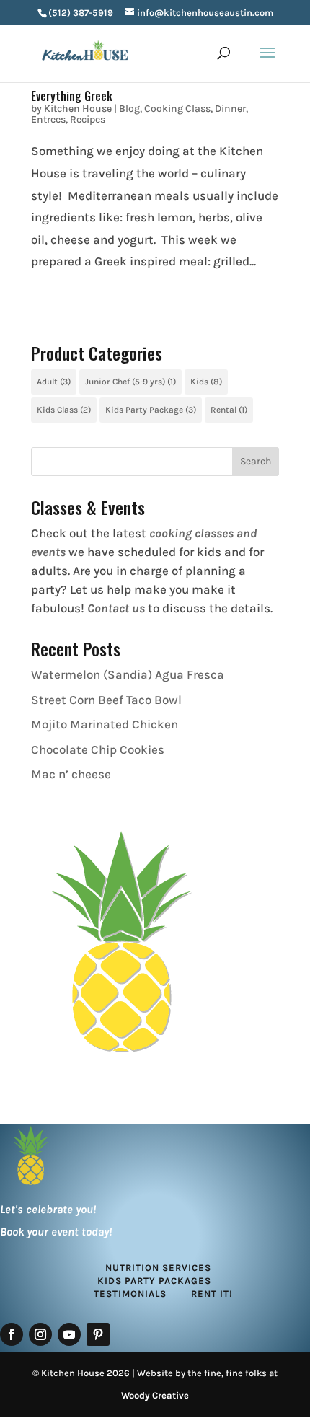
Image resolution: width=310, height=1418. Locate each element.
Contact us (116, 608)
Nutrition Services (158, 1267)
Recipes (87, 119)
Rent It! (212, 1293)
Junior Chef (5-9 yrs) (130, 381)
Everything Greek (71, 96)
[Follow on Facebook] (11, 1334)
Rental (229, 410)
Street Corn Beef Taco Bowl (106, 699)
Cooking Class (177, 108)
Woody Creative (155, 1395)
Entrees (48, 119)
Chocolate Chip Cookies (97, 749)
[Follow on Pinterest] (98, 1334)
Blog (129, 108)
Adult (54, 381)
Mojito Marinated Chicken (104, 724)
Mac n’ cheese (71, 774)
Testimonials (130, 1293)
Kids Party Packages (154, 1280)
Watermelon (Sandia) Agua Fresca (127, 674)
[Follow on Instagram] (40, 1334)
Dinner (230, 108)
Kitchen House (78, 108)
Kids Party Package (150, 410)
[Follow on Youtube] (69, 1334)
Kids (206, 381)
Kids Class (64, 410)
